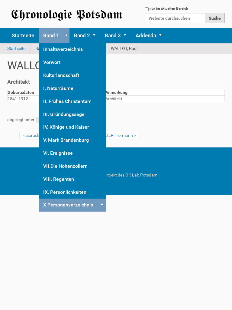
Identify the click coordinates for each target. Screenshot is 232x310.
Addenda (146, 35)
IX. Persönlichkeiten (64, 192)
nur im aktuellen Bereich (169, 8)
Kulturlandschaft (61, 75)
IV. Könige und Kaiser (66, 127)
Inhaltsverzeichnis (63, 49)
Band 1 (51, 35)
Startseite (23, 35)
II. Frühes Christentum (67, 101)
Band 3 (113, 35)
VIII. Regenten (58, 179)
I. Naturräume (58, 88)
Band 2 (82, 35)
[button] (65, 35)
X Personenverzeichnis (68, 205)
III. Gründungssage (64, 114)
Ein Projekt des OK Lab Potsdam (126, 175)
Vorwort (51, 62)
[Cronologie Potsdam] (67, 14)
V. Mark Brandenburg (66, 140)
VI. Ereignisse (58, 153)
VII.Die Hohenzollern (65, 166)
